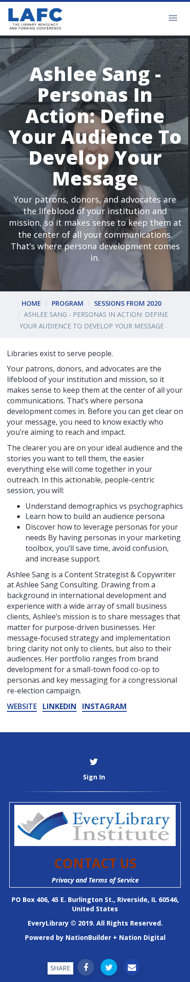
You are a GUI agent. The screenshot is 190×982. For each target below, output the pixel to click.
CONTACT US (95, 863)
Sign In (94, 776)
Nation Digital (142, 937)
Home (31, 303)
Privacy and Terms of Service (95, 880)
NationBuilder (88, 937)
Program (67, 303)
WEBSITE (22, 706)
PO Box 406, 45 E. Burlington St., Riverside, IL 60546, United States (95, 904)
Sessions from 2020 (127, 303)
